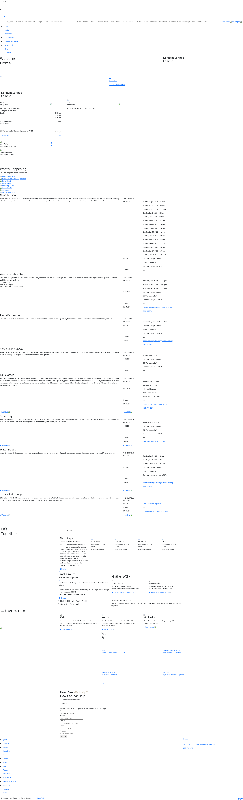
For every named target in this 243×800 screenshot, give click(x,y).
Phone (62, 726)
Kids (140, 22)
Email (62, 721)
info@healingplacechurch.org (205, 744)
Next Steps (186, 22)
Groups (39, 22)
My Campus (236, 22)
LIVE (61, 22)
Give (51, 22)
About (46, 22)
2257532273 (147, 311)
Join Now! (4, 16)
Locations (31, 22)
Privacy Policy (40, 798)
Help (193, 22)
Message (63, 731)
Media (24, 22)
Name (62, 716)
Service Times (109, 22)
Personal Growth (175, 22)
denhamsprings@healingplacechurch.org (158, 307)
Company (63, 703)
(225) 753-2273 (5, 135)
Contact (199, 22)
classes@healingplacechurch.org (155, 404)
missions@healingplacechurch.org (155, 511)
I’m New (18, 22)
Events (56, 22)
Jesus (11, 22)
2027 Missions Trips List (152, 504)
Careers (6, 789)
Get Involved (162, 22)
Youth (146, 22)
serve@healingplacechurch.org (154, 441)
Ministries (153, 22)
